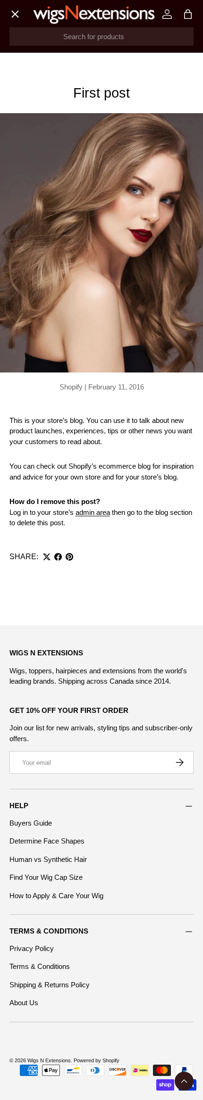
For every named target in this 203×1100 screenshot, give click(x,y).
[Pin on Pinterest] (69, 557)
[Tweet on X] (46, 557)
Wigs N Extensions (49, 1060)
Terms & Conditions (39, 966)
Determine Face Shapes (47, 841)
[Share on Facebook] (58, 557)
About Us (23, 1003)
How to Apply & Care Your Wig (56, 896)
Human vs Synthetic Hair (48, 859)
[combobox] (101, 36)
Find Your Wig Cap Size (46, 877)
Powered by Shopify (96, 1060)
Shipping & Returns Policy (49, 985)
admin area (93, 512)
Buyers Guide (30, 823)
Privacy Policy (31, 948)
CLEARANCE (39, 255)
